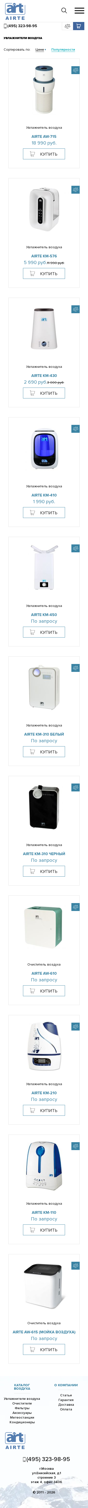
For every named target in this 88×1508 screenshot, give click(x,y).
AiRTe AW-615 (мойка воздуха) (44, 1332)
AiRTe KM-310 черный (44, 853)
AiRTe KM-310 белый (44, 734)
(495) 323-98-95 (22, 25)
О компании (66, 1385)
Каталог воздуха (22, 1387)
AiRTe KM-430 (44, 375)
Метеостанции (22, 1417)
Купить (48, 154)
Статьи (66, 1395)
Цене (39, 49)
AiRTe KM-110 (44, 1212)
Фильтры (22, 1408)
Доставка (66, 1405)
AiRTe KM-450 (44, 614)
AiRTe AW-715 (44, 136)
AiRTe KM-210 (44, 1093)
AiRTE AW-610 (44, 973)
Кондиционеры (22, 1422)
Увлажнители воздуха (22, 1399)
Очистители (22, 1403)
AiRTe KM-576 (44, 256)
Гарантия (66, 1400)
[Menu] (79, 11)
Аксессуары (22, 1413)
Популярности (63, 49)
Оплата (66, 1409)
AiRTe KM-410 (44, 495)
